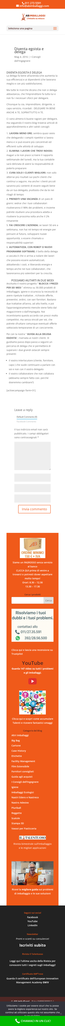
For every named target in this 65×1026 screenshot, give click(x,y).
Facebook (32, 917)
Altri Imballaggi (20, 735)
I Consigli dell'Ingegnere (25, 781)
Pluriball (16, 807)
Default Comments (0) (27, 416)
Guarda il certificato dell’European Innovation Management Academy (32, 980)
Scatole (16, 818)
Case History (19, 750)
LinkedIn (33, 925)
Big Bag (16, 740)
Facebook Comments (26, 421)
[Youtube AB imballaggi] (33, 681)
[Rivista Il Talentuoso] (33, 838)
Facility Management (23, 761)
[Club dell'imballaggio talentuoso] (33, 702)
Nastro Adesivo (20, 802)
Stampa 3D (18, 823)
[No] (60, 1013)
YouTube (33, 921)
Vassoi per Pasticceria (24, 828)
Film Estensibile (20, 766)
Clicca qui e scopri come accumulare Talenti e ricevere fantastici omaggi (32, 720)
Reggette (17, 813)
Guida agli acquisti (22, 776)
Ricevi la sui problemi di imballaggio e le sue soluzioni (32, 891)
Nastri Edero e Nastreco (25, 797)
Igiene (15, 787)
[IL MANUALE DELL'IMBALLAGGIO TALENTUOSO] (33, 873)
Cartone (16, 745)
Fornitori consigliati (23, 771)
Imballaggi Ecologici (23, 792)
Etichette (17, 756)
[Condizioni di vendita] (33, 548)
